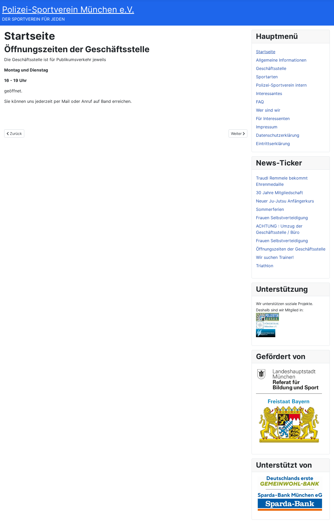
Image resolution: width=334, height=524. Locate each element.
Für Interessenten (273, 118)
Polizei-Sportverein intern (281, 85)
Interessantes (269, 93)
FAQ (260, 101)
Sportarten (267, 76)
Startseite (265, 51)
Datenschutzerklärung (277, 135)
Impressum (266, 126)
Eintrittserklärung (273, 143)
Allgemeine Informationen (281, 60)
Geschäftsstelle (271, 68)
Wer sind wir (268, 110)
